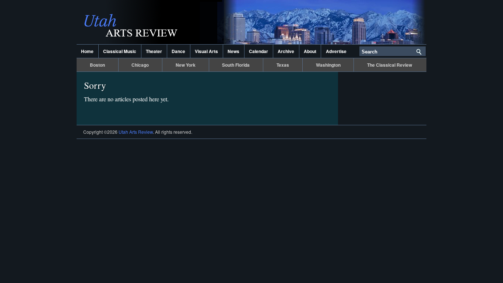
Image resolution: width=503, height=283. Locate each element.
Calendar (258, 51)
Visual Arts (206, 51)
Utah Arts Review (150, 22)
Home (87, 51)
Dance (178, 51)
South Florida (236, 65)
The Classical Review (389, 65)
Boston (97, 65)
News (233, 51)
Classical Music (119, 51)
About (310, 51)
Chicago (140, 65)
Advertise (336, 51)
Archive (286, 51)
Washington (328, 65)
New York (186, 65)
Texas (283, 65)
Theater (154, 51)
